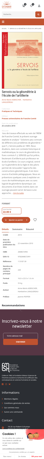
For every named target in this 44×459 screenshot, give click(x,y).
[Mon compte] (39, 6)
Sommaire (17, 229)
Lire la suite (18, 193)
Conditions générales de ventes (17, 403)
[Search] (38, 14)
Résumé (30, 229)
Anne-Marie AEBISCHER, (12, 100)
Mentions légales (11, 399)
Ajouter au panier (15, 220)
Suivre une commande (13, 412)
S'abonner (20, 342)
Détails (5, 229)
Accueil (4, 28)
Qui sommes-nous (11, 407)
